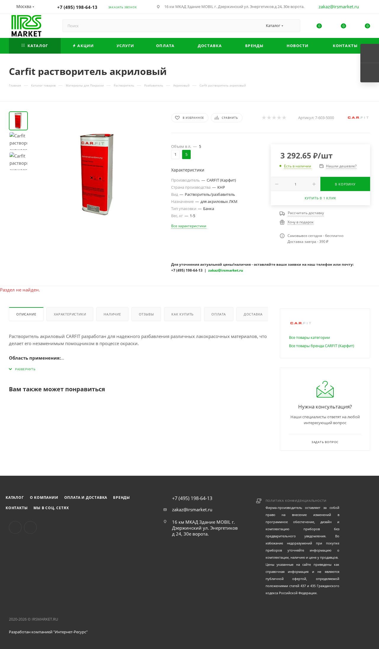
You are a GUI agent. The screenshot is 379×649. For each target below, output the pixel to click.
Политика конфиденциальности (296, 501)
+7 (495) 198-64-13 (77, 7)
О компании (44, 497)
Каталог (15, 497)
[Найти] (293, 26)
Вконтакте (15, 527)
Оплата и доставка (85, 497)
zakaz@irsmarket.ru (339, 6)
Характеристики (70, 314)
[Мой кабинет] (367, 7)
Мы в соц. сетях (51, 507)
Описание (26, 314)
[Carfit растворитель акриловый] (97, 174)
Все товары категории (309, 337)
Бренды (121, 497)
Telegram (30, 527)
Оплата (218, 314)
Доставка (253, 314)
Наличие (112, 314)
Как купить (182, 314)
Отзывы (146, 314)
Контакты (17, 507)
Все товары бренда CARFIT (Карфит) (321, 345)
